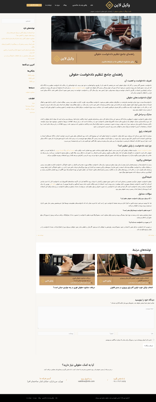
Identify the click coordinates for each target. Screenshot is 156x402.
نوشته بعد (39, 235)
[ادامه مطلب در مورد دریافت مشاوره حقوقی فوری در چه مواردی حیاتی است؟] (67, 269)
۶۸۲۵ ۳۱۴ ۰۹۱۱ (119, 381)
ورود (33, 103)
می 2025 (31, 81)
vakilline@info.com (86, 381)
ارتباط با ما (29, 398)
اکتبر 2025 (31, 78)
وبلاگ (39, 398)
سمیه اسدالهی (70, 150)
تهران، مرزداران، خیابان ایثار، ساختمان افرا (45, 381)
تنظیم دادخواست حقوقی (78, 88)
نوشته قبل (152, 235)
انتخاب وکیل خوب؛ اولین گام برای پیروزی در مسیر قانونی (131, 287)
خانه (56, 398)
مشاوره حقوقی (30, 92)
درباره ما (35, 398)
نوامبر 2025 (31, 75)
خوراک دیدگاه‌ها (30, 109)
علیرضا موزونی (59, 150)
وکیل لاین (52, 184)
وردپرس (32, 112)
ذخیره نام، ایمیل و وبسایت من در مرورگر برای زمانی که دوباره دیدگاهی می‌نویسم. (129, 340)
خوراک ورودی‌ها (30, 106)
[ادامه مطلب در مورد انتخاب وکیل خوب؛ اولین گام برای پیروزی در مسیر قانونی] (125, 269)
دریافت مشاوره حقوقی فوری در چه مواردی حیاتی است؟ (74, 287)
